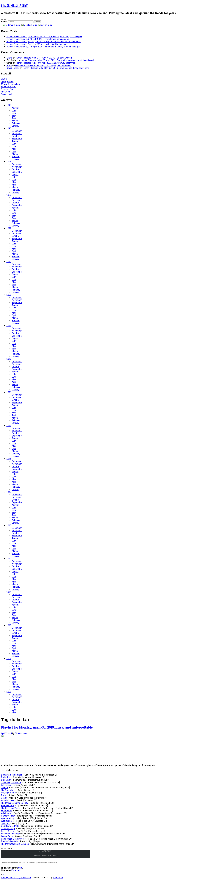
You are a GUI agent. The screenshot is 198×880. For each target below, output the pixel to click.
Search (4, 21)
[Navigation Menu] (5, 19)
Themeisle (58, 877)
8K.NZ (4, 79)
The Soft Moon (8, 790)
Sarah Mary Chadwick (11, 782)
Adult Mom (6, 813)
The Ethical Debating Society (14, 803)
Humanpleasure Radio (39, 863)
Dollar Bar (5, 777)
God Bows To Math (10, 826)
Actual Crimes (7, 800)
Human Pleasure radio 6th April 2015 (15, 863)
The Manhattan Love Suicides (15, 844)
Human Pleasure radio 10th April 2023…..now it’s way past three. (46, 63)
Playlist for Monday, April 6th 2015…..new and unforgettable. (47, 727)
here (20, 868)
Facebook (16, 870)
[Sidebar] (2, 19)
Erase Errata (6, 810)
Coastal (4, 787)
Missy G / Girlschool (10, 84)
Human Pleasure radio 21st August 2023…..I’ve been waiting (44, 57)
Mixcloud (53, 863)
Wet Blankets (7, 821)
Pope (3, 795)
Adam (9, 65)
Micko (9, 57)
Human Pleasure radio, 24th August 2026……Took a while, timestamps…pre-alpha (44, 36)
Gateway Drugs (8, 828)
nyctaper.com (7, 81)
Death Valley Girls (9, 841)
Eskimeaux (6, 785)
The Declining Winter (10, 808)
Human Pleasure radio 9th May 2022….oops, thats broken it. (43, 65)
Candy (4, 798)
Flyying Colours (8, 792)
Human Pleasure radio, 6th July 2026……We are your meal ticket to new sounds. (43, 41)
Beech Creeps (7, 831)
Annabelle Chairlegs (10, 833)
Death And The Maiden (11, 775)
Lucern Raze (7, 836)
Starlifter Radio (8, 89)
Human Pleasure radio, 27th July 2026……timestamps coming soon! (38, 39)
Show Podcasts (8, 86)
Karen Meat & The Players (13, 839)
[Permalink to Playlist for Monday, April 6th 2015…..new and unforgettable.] (63, 760)
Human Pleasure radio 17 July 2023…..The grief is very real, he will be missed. (57, 60)
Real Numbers (7, 805)
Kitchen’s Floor (8, 815)
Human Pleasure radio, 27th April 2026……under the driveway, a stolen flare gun (43, 46)
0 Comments (23, 733)
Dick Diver (6, 780)
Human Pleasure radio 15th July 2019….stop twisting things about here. (56, 68)
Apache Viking (7, 818)
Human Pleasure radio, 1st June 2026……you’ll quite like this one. (36, 44)
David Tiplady (12, 68)
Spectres (5, 823)
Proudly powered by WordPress (16, 877)
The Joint (5, 91)
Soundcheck (7, 94)
